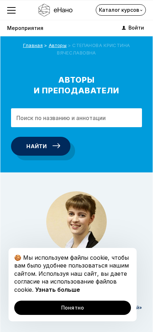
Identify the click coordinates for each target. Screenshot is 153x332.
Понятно (72, 308)
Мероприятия (25, 28)
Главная (33, 45)
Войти (136, 27)
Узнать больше (57, 289)
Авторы (58, 45)
